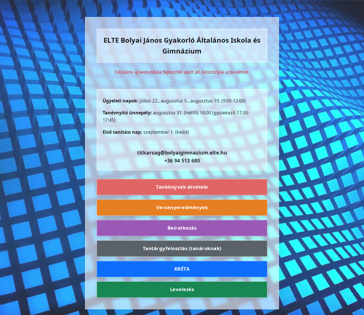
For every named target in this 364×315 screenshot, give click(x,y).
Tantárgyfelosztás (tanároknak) (182, 248)
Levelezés (182, 289)
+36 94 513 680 (182, 160)
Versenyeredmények (182, 207)
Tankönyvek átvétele (182, 187)
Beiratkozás (182, 228)
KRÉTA (182, 268)
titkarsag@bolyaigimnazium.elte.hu (182, 152)
